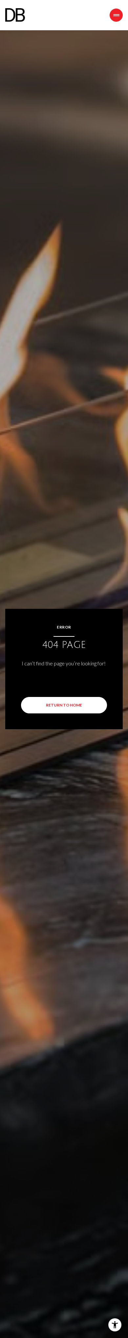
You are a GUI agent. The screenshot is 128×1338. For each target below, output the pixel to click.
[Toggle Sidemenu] (116, 15)
